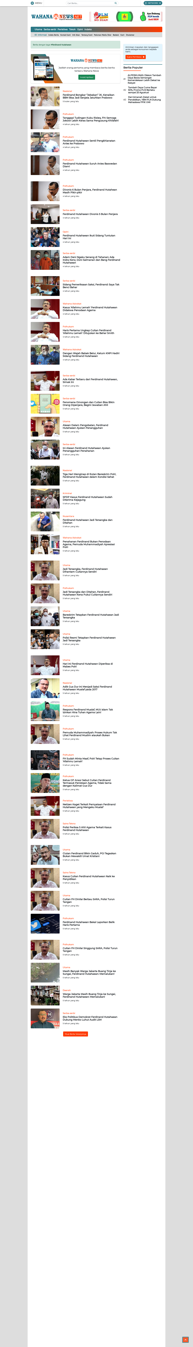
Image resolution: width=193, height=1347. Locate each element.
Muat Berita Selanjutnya (75, 1034)
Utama (38, 29)
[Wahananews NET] (57, 16)
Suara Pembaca (134, 57)
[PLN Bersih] (126, 16)
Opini (80, 29)
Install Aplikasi (86, 77)
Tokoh (72, 29)
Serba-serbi (50, 29)
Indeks (88, 29)
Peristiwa (63, 29)
